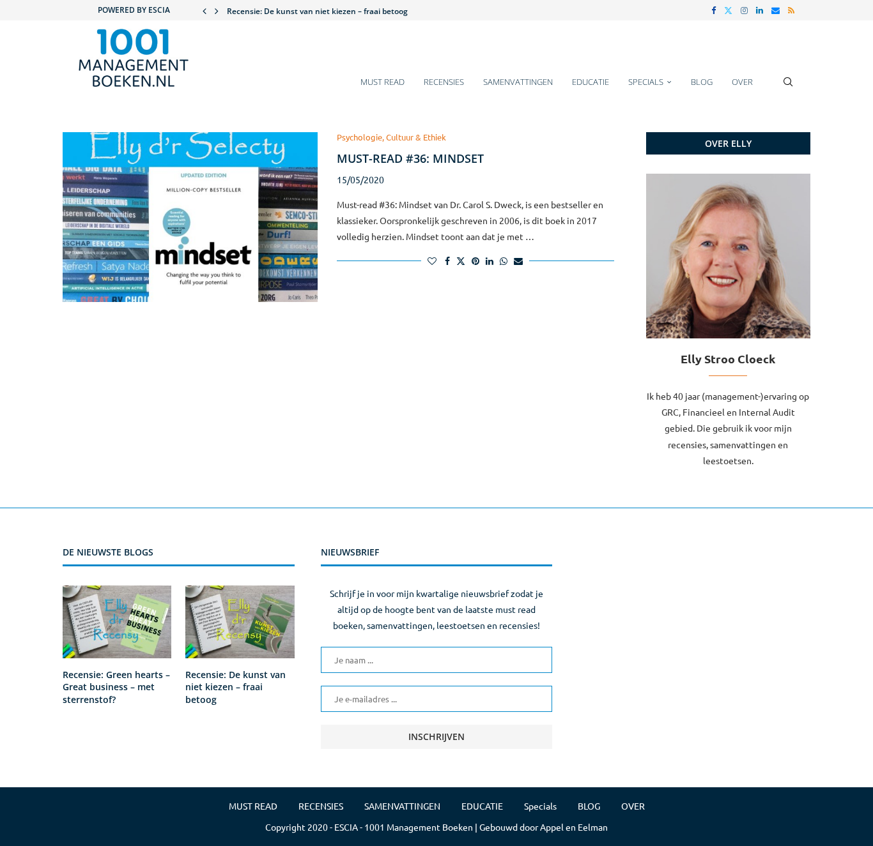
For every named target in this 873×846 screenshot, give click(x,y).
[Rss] (791, 10)
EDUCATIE (590, 81)
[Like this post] (432, 260)
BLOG (702, 81)
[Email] (775, 10)
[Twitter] (728, 10)
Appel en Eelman (574, 827)
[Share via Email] (518, 260)
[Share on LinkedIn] (489, 260)
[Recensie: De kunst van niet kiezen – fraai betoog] (239, 621)
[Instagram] (744, 10)
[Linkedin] (759, 10)
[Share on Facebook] (447, 260)
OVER (742, 81)
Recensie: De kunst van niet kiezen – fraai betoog (317, 11)
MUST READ (382, 81)
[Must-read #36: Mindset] (190, 217)
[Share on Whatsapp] (503, 260)
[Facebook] (713, 10)
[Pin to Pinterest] (475, 260)
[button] (204, 10)
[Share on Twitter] (460, 260)
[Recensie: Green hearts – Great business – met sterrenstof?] (117, 621)
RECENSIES (444, 81)
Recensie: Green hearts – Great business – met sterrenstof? (116, 687)
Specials (645, 81)
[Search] (788, 88)
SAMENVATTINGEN (518, 81)
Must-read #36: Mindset (410, 158)
